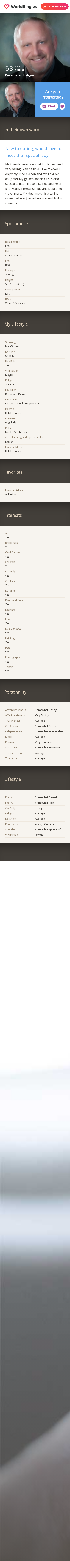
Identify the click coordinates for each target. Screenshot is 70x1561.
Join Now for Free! (54, 6)
